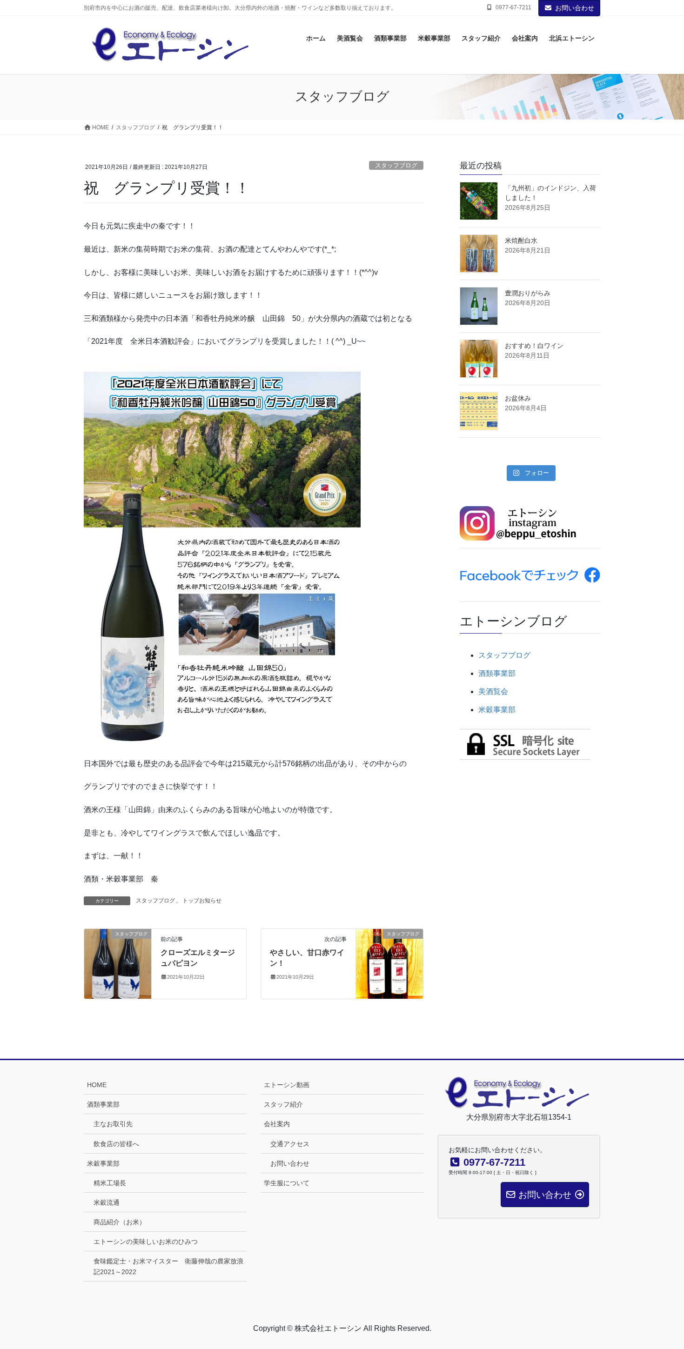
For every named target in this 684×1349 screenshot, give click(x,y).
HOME (97, 1085)
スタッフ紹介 (283, 1104)
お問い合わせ (574, 8)
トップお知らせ (201, 900)
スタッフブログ (396, 165)
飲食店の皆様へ (116, 1144)
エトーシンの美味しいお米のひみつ (146, 1241)
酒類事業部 (497, 673)
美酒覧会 (493, 691)
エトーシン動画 (286, 1085)
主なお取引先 (113, 1124)
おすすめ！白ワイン (534, 345)
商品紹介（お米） (120, 1222)
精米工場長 (110, 1183)
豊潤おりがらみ (527, 293)
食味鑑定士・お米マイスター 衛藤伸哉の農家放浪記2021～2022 (168, 1266)
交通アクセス (289, 1144)
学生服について (286, 1183)
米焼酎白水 (521, 240)
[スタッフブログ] (117, 964)
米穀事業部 (497, 710)
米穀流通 (107, 1202)
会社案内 (277, 1124)
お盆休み (518, 398)
